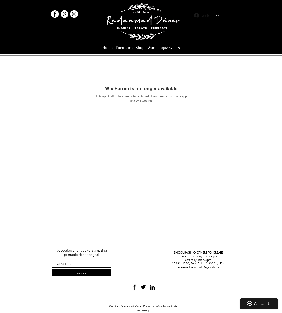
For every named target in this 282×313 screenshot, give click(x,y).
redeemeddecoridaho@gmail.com (198, 267)
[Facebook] (55, 14)
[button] (217, 14)
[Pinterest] (64, 14)
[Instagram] (74, 14)
